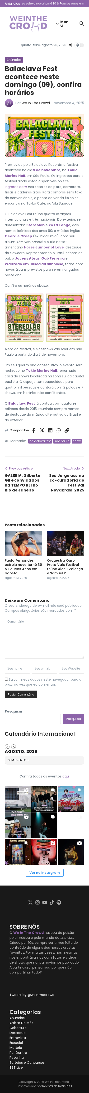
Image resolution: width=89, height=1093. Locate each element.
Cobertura (18, 1027)
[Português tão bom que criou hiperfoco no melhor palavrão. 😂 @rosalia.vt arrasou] (71, 852)
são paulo (61, 441)
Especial (16, 1042)
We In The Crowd (36, 103)
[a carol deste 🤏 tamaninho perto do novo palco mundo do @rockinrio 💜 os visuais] (18, 825)
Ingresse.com (16, 186)
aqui (66, 776)
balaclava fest (40, 441)
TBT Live (16, 1067)
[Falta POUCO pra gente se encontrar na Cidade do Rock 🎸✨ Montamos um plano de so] (71, 799)
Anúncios (14, 59)
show (77, 441)
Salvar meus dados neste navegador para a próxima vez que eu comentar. (43, 682)
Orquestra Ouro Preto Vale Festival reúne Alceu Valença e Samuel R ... (65, 567)
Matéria (15, 1047)
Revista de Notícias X (57, 1086)
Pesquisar (14, 711)
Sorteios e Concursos (27, 1062)
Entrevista (17, 1037)
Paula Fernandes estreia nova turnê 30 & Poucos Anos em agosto (23, 567)
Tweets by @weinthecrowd (31, 994)
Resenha (16, 1057)
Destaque (17, 1032)
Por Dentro (18, 1052)
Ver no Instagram (44, 872)
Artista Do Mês (21, 1022)
